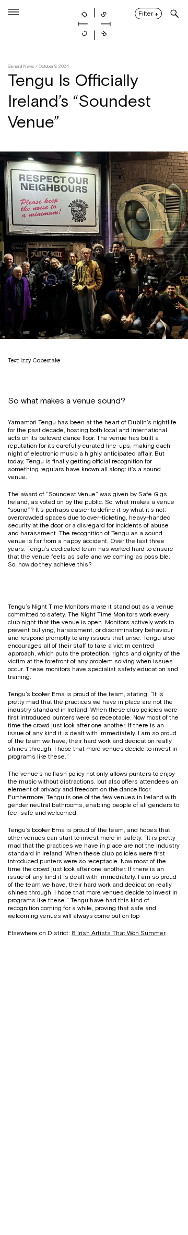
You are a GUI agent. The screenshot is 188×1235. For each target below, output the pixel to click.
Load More (94, 1184)
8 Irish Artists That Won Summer (119, 933)
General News (21, 66)
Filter (148, 14)
